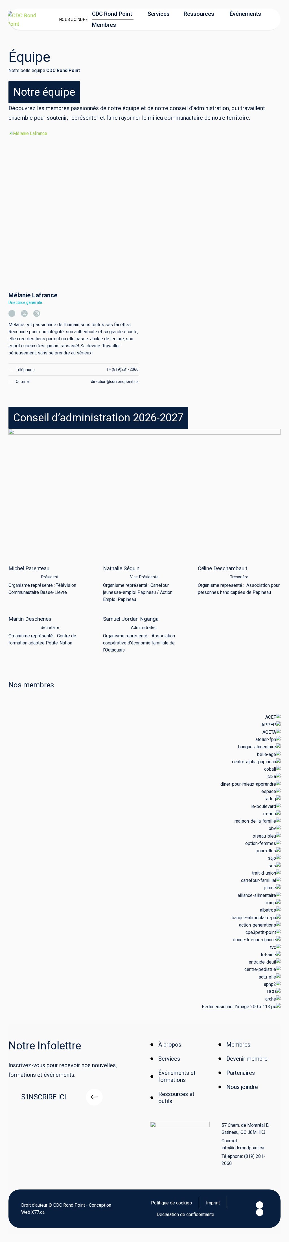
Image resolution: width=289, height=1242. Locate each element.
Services (159, 13)
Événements (245, 13)
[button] (44, 92)
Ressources (199, 13)
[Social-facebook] (259, 1205)
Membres (104, 24)
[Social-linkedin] (259, 1212)
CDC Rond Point (112, 13)
